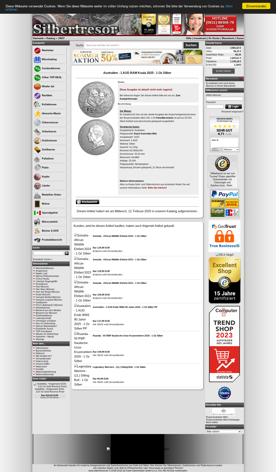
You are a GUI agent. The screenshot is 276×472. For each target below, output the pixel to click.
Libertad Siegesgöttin (46, 281)
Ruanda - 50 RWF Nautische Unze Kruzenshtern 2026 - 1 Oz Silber (128, 335)
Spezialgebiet (49, 212)
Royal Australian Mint (145, 133)
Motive (45, 203)
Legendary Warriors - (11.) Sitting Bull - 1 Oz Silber (119, 367)
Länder (45, 185)
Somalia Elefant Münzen (48, 297)
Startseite (38, 38)
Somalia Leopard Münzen (49, 300)
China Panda (42, 278)
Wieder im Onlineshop (47, 334)
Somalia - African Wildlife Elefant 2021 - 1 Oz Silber (120, 283)
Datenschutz (42, 361)
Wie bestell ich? (44, 356)
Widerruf (40, 353)
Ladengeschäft (43, 318)
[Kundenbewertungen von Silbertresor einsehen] (225, 151)
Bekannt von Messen (46, 313)
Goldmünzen (49, 140)
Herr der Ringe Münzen (48, 292)
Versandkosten (43, 358)
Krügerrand (41, 271)
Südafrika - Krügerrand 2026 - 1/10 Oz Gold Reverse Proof (50, 390)
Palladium (47, 158)
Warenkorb (228, 38)
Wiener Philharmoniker (47, 276)
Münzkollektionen (45, 268)
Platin (45, 167)
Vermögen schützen (46, 321)
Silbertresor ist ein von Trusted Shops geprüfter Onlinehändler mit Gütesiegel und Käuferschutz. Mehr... (222, 179)
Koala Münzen (43, 294)
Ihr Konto (214, 38)
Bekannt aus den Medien (48, 310)
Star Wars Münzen (45, 289)
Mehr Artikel (212, 422)
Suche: (80, 45)
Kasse (240, 38)
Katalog (50, 38)
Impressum (41, 366)
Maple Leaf (41, 273)
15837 (61, 38)
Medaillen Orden (51, 194)
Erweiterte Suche (44, 328)
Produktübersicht (51, 239)
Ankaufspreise (42, 307)
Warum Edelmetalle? (46, 326)
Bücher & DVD (49, 230)
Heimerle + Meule (45, 336)
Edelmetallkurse (44, 315)
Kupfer (45, 176)
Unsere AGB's (43, 364)
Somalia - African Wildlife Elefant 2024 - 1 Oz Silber (120, 236)
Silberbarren (48, 131)
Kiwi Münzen (42, 286)
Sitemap (40, 339)
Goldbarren (48, 149)
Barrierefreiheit (43, 350)
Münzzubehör (49, 221)
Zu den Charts (223, 71)
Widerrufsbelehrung (46, 371)
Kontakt (39, 369)
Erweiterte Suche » (42, 259)
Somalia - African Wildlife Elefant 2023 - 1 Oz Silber (120, 259)
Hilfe (188, 38)
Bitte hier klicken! (157, 187)
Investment (200, 38)
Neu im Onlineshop (45, 323)
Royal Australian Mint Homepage (223, 419)
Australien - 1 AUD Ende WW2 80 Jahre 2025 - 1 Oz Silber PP (125, 307)
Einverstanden (256, 6)
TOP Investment (44, 331)
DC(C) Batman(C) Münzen (49, 305)
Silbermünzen (49, 122)
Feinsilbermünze (164, 118)
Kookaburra (42, 284)
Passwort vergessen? (233, 111)
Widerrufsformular (45, 374)
